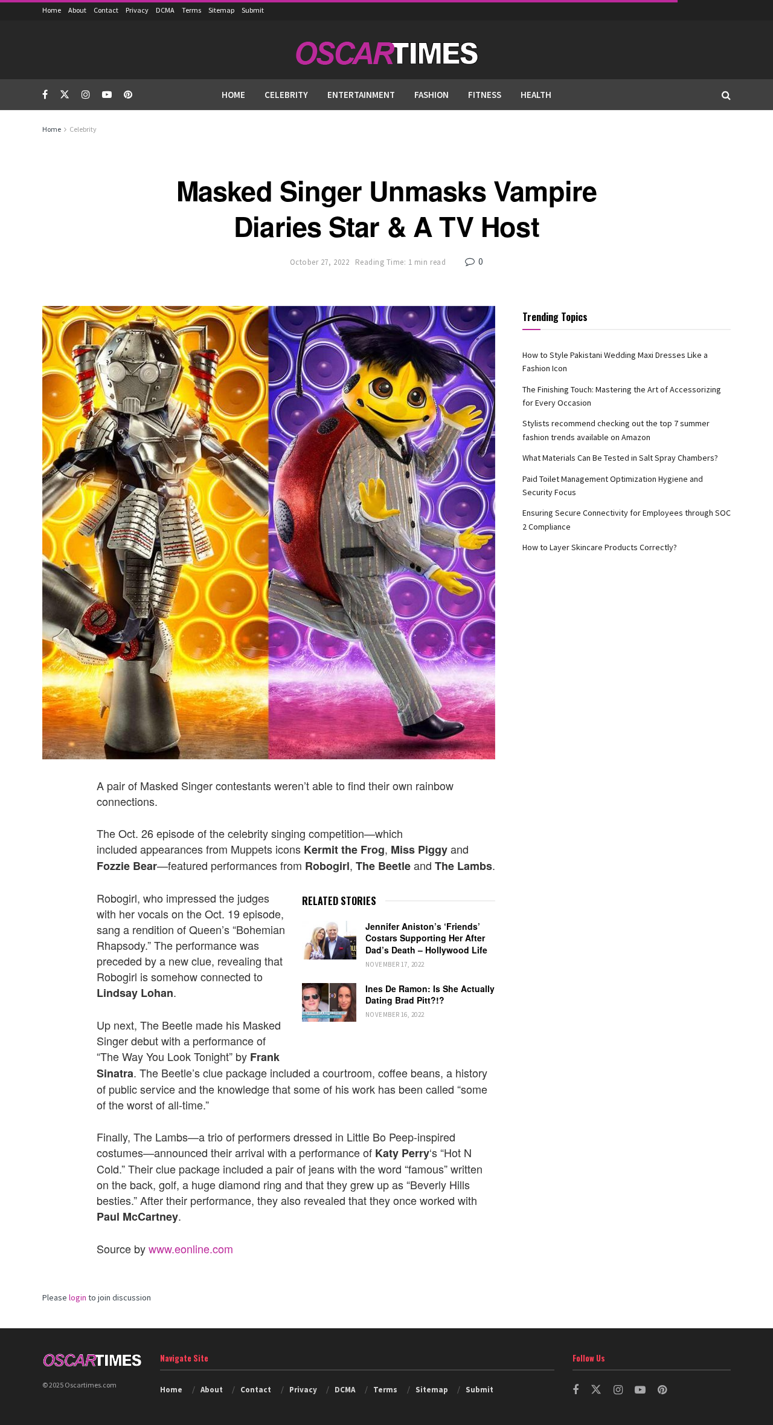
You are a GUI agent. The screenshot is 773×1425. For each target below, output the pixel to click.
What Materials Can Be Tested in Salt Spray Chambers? (620, 457)
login (77, 1297)
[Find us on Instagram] (86, 94)
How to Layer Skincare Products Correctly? (599, 547)
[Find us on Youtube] (107, 94)
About (77, 10)
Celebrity (286, 94)
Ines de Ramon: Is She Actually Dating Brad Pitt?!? (430, 994)
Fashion (431, 94)
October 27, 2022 (319, 262)
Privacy (137, 10)
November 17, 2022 (394, 964)
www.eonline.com (191, 1248)
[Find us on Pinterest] (128, 94)
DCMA (165, 10)
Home (51, 10)
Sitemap (221, 10)
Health (536, 94)
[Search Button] (726, 95)
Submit (253, 10)
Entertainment (361, 94)
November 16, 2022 (394, 1014)
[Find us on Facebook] (45, 94)
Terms (191, 10)
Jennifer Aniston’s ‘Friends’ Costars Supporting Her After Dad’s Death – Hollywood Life (426, 938)
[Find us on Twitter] (64, 94)
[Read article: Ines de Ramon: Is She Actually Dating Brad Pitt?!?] (329, 1002)
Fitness (484, 94)
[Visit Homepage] (386, 50)
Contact (106, 10)
